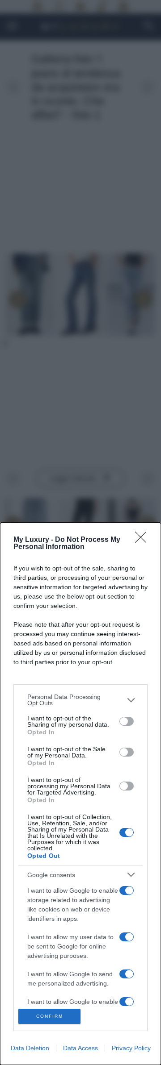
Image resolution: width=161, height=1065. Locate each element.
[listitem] (80, 700)
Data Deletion (30, 1048)
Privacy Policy (131, 1048)
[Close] (143, 540)
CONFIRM (49, 1016)
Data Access (80, 1048)
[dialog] (80, 794)
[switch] (126, 721)
